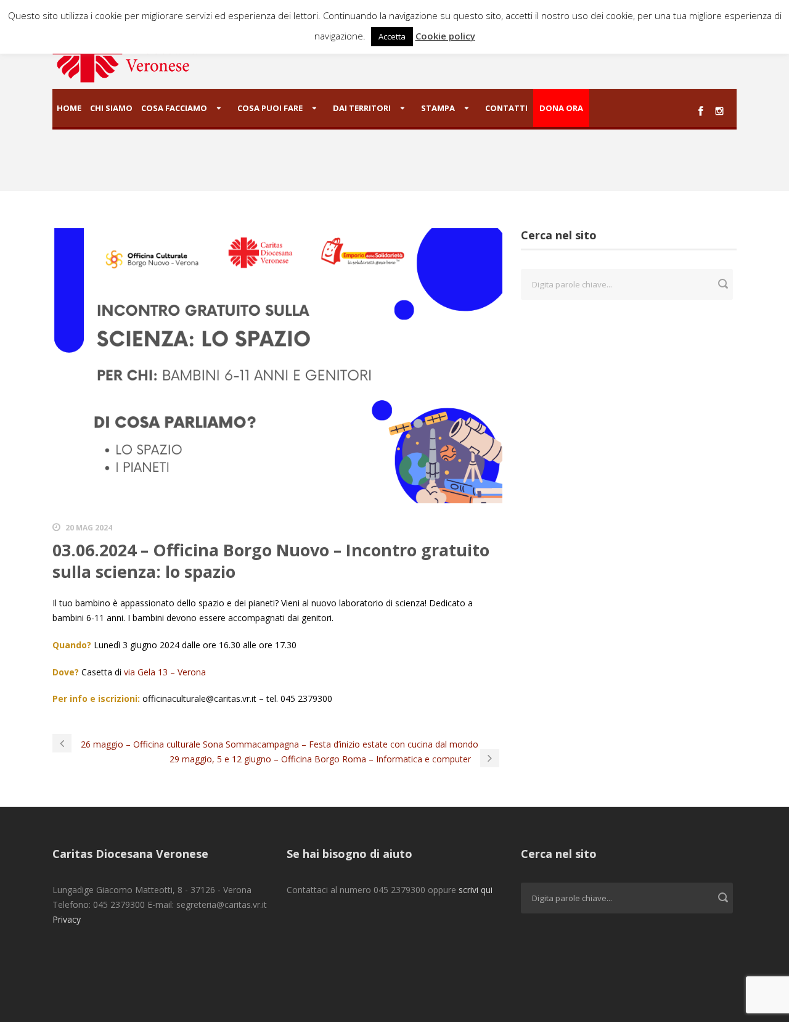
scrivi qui (476, 890)
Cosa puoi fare (270, 107)
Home (69, 107)
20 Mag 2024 (88, 527)
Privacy (66, 919)
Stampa (438, 107)
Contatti (506, 107)
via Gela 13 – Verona (165, 672)
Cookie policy (445, 36)
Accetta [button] (392, 36)
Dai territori (362, 107)
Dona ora (561, 107)
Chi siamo (111, 107)
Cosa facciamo (174, 107)
